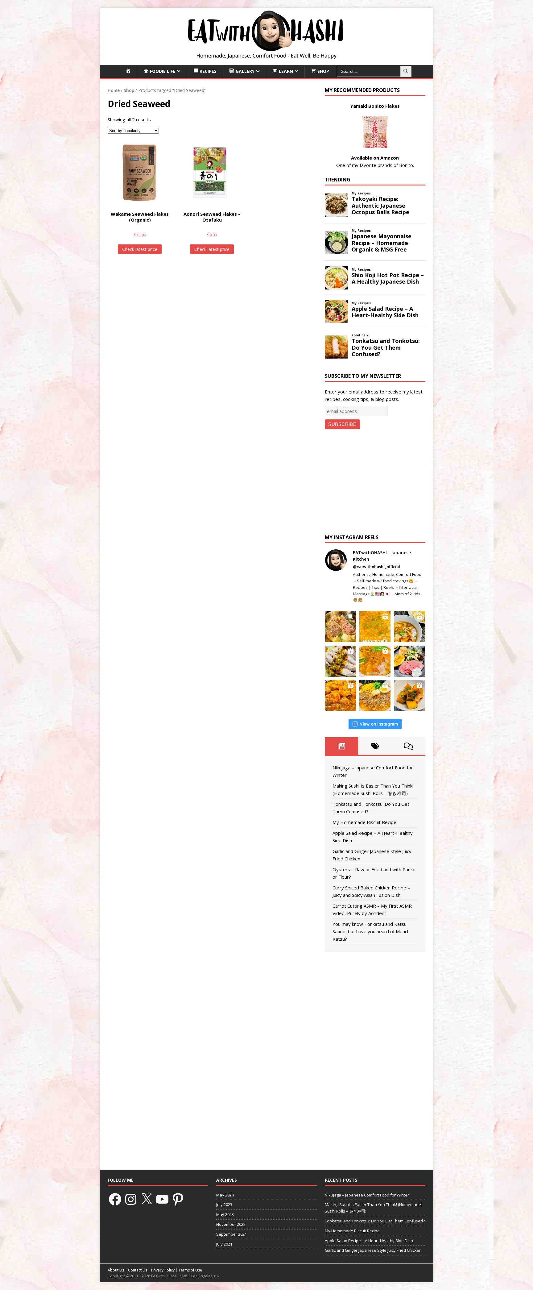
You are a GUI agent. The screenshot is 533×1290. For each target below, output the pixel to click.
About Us (116, 1270)
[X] (146, 1199)
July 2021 (224, 1244)
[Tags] (375, 746)
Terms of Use (190, 1270)
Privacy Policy (163, 1270)
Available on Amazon (375, 158)
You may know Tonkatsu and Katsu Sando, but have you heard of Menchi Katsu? (372, 931)
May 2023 (225, 1214)
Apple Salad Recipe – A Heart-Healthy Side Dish (369, 1240)
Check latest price (139, 249)
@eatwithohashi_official (376, 566)
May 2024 (225, 1195)
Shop (129, 90)
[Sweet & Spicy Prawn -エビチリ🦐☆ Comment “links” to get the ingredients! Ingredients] (340, 695)
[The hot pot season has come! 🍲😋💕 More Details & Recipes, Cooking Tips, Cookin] (374, 661)
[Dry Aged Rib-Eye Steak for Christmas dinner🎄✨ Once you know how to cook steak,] (340, 626)
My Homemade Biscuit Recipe (364, 822)
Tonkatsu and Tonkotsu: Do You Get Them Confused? (375, 1221)
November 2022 (231, 1224)
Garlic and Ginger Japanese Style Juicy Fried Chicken (373, 1250)
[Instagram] (130, 1199)
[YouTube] (162, 1199)
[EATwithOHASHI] (266, 61)
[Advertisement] (375, 483)
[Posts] (341, 746)
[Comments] (408, 746)
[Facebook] (115, 1199)
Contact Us (137, 1270)
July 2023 (224, 1204)
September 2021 (231, 1234)
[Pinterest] (178, 1199)
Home (114, 90)
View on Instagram (379, 723)
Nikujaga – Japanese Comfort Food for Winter (367, 1195)
